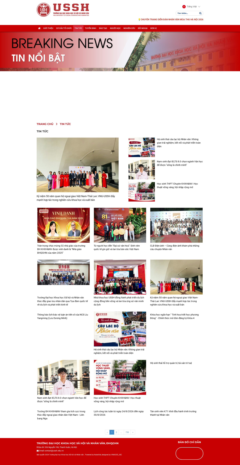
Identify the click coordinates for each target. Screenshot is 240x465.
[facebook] (39, 460)
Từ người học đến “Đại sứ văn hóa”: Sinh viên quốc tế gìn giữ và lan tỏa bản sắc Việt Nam (117, 247)
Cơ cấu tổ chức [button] (64, 28)
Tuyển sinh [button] (90, 28)
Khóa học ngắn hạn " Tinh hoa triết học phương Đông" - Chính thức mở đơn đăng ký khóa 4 (174, 316)
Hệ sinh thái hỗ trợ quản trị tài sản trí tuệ (171, 363)
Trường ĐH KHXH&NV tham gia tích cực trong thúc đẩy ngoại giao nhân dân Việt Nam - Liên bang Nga (61, 415)
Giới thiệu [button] (48, 28)
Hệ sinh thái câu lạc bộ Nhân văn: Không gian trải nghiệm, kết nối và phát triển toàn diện (179, 143)
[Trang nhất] (39, 28)
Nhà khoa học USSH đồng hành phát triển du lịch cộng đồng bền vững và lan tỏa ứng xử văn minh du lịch (119, 301)
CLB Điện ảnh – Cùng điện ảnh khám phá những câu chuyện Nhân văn (174, 247)
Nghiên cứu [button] (129, 28)
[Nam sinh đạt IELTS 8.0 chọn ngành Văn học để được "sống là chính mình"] (63, 377)
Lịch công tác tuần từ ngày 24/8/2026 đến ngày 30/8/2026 (119, 413)
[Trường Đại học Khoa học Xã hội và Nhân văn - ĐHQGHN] (44, 10)
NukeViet (97, 455)
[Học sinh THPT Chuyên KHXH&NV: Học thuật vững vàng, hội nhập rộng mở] (120, 377)
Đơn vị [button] (153, 28)
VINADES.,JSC (116, 455)
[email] (50, 460)
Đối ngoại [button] (143, 28)
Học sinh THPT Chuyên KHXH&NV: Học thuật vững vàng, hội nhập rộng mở (117, 399)
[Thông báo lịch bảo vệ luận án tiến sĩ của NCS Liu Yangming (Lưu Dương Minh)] (63, 311)
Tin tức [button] (78, 28)
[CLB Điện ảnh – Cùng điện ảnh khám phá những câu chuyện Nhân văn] (176, 225)
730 (127, 432)
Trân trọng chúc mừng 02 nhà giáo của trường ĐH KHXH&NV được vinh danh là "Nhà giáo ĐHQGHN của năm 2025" (61, 249)
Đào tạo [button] (103, 28)
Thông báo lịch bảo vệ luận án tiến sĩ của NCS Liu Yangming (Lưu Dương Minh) (62, 316)
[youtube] (45, 460)
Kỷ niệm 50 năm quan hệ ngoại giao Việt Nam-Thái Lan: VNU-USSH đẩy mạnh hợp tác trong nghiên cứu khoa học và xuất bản (174, 301)
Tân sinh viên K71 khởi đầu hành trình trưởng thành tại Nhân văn (173, 413)
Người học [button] (115, 28)
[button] (189, 6)
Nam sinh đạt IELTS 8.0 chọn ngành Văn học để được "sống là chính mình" (61, 399)
